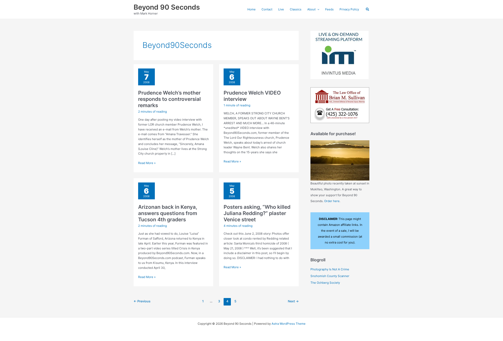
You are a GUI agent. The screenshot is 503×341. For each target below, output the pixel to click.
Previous (142, 301)
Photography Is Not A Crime (329, 269)
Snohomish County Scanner (329, 276)
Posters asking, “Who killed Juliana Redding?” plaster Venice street (257, 213)
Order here (332, 201)
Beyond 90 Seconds (167, 7)
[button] (317, 9)
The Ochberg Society (325, 282)
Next (293, 301)
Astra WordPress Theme (289, 324)
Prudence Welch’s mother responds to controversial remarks (169, 99)
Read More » (147, 163)
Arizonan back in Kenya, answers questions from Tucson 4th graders (167, 213)
